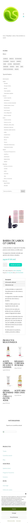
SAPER (21, 66)
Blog (4, 459)
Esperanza (12, 61)
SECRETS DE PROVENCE (8, 69)
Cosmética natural (7, 455)
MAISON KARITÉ (16, 64)
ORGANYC (12, 66)
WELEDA (16, 69)
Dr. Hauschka (10, 272)
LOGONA (10, 64)
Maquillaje (8, 35)
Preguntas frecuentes (8, 472)
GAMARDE (19, 61)
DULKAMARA (6, 61)
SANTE (17, 66)
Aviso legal (18, 520)
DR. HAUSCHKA (18, 58)
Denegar (14, 513)
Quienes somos (7, 468)
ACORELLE (5, 58)
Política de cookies (11, 520)
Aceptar (14, 509)
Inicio (4, 35)
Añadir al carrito (15, 265)
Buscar (22, 191)
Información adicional (10, 282)
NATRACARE (5, 66)
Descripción (8, 279)
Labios (13, 35)
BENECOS (11, 58)
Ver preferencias (14, 517)
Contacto (5, 477)
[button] (26, 494)
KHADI (4, 64)
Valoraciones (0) (9, 285)
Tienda (4, 451)
